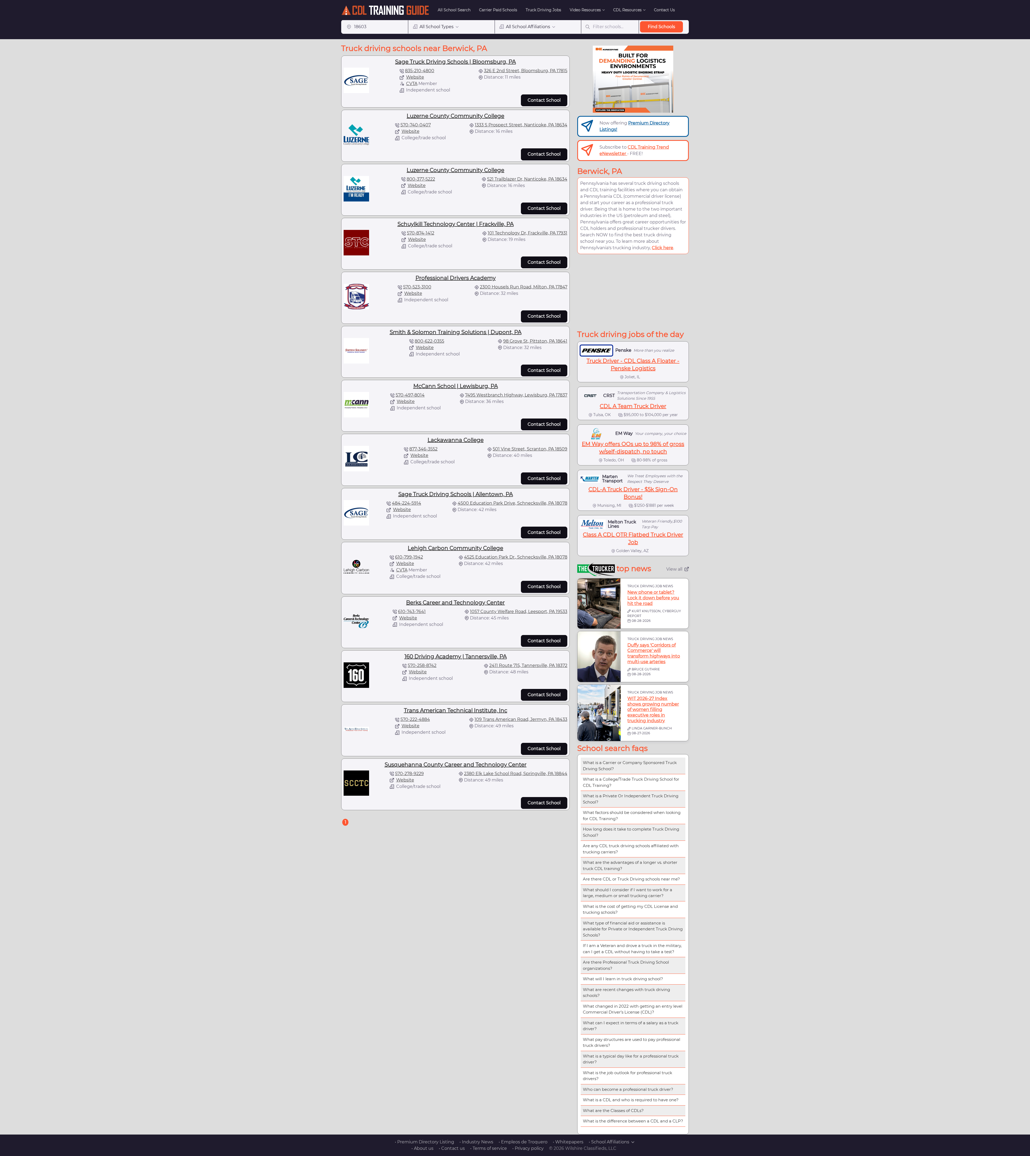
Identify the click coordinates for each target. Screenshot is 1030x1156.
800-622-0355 (429, 341)
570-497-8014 (410, 395)
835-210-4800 (419, 70)
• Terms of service (488, 1148)
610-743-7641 (412, 611)
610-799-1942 (409, 557)
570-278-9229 (409, 773)
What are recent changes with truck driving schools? (626, 992)
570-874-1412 (420, 233)
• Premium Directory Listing (424, 1141)
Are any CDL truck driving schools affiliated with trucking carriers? (631, 848)
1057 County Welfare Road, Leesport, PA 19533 (518, 611)
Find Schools (661, 26)
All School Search (454, 10)
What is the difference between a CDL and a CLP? (633, 1121)
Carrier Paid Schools (498, 10)
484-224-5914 (406, 503)
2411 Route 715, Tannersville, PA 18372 (528, 665)
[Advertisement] (633, 291)
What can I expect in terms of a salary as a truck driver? (630, 1026)
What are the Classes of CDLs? (613, 1110)
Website (415, 77)
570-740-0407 (415, 124)
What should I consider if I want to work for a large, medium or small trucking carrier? (627, 892)
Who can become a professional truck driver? (628, 1089)
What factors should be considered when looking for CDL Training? (631, 815)
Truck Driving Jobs (543, 10)
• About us (422, 1148)
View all (674, 569)
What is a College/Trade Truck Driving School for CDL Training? (631, 782)
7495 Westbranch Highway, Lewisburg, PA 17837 (516, 395)
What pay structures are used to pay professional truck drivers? (631, 1042)
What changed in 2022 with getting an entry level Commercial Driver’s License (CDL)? (632, 1009)
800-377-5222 (421, 179)
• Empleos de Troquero (523, 1141)
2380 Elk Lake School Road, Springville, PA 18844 (515, 773)
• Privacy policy (528, 1148)
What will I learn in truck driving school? (623, 978)
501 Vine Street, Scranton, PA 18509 (530, 449)
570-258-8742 (422, 665)
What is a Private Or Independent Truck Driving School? (630, 799)
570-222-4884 (415, 719)
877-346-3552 (423, 449)
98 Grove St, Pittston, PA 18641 (535, 341)
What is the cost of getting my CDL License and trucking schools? (630, 909)
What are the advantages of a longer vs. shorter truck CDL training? (630, 865)
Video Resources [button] (585, 10)
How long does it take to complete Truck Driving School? (631, 832)
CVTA (411, 83)
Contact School (544, 100)
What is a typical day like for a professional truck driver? (631, 1059)
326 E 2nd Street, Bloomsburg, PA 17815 (525, 70)
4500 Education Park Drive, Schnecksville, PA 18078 (512, 503)
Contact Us (664, 10)
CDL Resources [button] (627, 10)
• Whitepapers (568, 1141)
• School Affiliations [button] (609, 1141)
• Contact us (452, 1148)
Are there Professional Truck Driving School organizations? (626, 965)
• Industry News (476, 1141)
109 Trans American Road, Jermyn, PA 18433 (520, 719)
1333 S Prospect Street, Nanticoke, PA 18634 (521, 124)
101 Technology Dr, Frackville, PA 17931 (527, 233)
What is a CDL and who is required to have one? (631, 1099)
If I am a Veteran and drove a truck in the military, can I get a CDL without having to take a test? (632, 948)
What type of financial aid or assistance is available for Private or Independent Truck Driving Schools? (633, 929)
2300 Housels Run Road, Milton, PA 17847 (523, 286)
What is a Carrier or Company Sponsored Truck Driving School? (630, 765)
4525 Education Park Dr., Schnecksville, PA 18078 (515, 557)
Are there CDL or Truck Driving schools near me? (631, 879)
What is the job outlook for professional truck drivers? (627, 1075)
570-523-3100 (417, 286)
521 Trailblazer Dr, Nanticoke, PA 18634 (527, 179)
